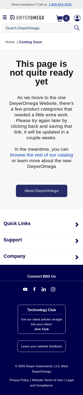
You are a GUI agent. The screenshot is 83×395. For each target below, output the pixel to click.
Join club (41, 329)
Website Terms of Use (47, 380)
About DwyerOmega (42, 191)
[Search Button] (77, 28)
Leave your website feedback (41, 346)
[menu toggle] (5, 18)
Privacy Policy (19, 380)
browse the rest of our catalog (41, 154)
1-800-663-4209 (60, 4)
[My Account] (77, 18)
